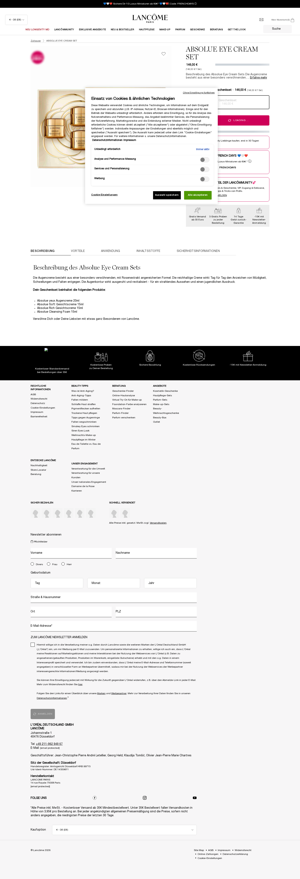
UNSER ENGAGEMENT (84, 464)
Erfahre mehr (258, 77)
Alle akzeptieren (198, 195)
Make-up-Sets (161, 404)
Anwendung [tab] (110, 251)
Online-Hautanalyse (123, 395)
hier (80, 684)
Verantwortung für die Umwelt (88, 469)
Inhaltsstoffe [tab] (148, 251)
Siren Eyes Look (80, 431)
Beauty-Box (159, 417)
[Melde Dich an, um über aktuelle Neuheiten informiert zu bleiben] (261, 20)
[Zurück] (26, 116)
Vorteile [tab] (78, 251)
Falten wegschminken (84, 422)
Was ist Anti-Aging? (82, 391)
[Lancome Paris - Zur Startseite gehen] (150, 18)
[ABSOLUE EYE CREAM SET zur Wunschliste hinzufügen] (164, 54)
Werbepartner (119, 693)
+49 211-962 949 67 (49, 744)
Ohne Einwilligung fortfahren (199, 93)
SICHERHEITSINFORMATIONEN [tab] (198, 251)
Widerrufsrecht (39, 399)
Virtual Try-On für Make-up (127, 400)
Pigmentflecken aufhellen (85, 409)
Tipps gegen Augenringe (85, 417)
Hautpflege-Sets (162, 395)
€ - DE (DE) (15, 20)
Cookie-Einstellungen (43, 408)
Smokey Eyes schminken (85, 426)
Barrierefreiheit (39, 416)
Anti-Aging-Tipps (81, 395)
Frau (54, 564)
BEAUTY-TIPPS (79, 386)
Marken (101, 693)
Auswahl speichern (167, 195)
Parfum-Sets (160, 400)
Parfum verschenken (123, 417)
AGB (33, 394)
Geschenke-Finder (123, 391)
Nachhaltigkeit (39, 465)
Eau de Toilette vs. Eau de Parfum (86, 446)
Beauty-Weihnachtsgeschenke (166, 411)
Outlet (156, 422)
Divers (39, 564)
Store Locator (38, 470)
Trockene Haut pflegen (84, 413)
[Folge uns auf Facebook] (95, 798)
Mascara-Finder (121, 409)
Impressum (37, 412)
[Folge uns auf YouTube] (195, 798)
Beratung (36, 474)
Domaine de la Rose (82, 486)
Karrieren (76, 491)
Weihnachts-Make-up (83, 435)
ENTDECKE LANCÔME (43, 460)
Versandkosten (158, 523)
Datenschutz (38, 403)
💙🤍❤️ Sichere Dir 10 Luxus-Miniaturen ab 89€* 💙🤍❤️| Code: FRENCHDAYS (148, 4)
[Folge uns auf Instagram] (145, 798)
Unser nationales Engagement (88, 482)
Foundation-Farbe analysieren (129, 404)
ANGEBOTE (159, 386)
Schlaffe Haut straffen (83, 404)
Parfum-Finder (120, 413)
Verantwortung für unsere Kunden (85, 475)
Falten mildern (79, 400)
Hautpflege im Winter (83, 440)
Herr (69, 564)
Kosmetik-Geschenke (165, 391)
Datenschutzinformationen (52, 698)
